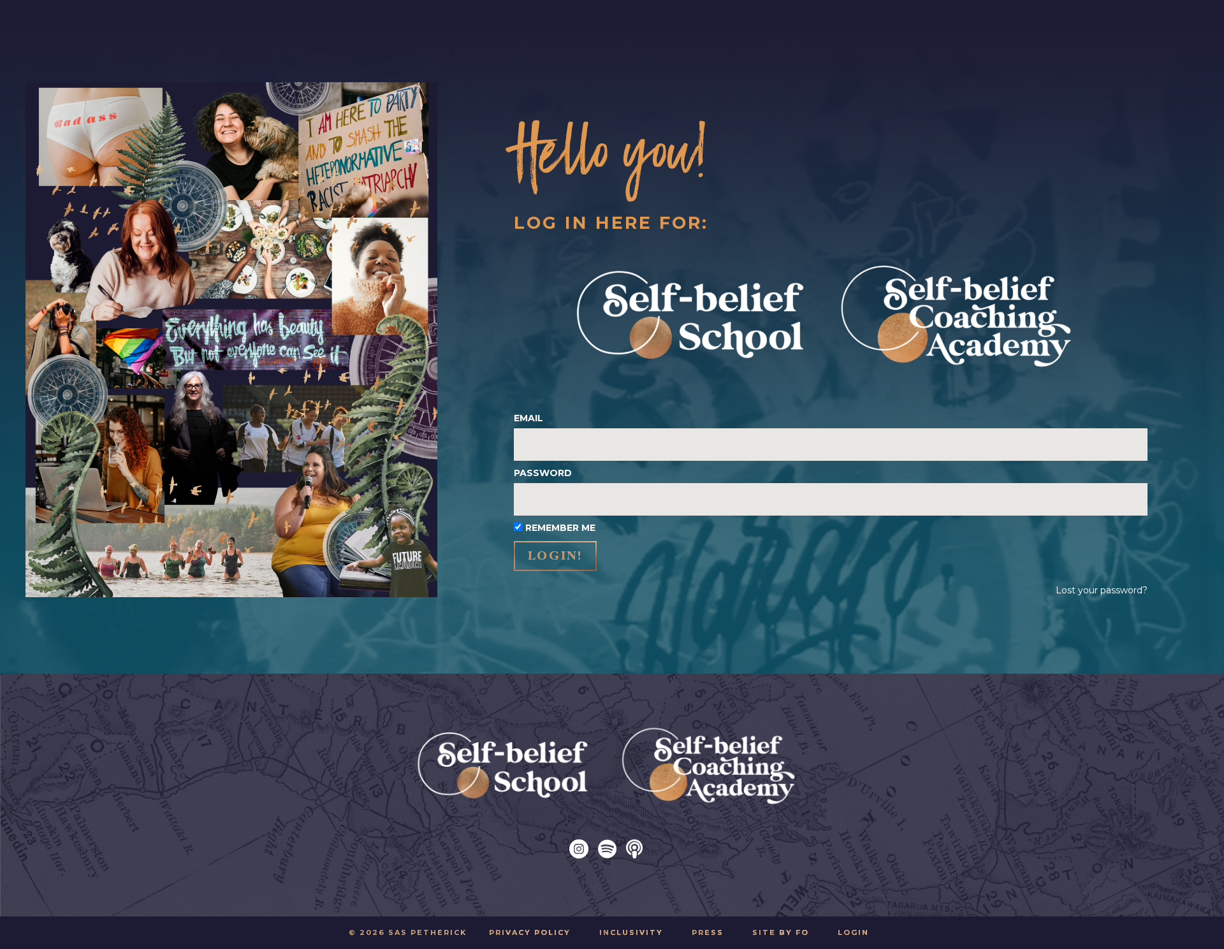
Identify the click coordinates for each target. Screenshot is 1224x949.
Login (853, 932)
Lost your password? (1102, 590)
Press (708, 932)
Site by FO (780, 932)
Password (543, 473)
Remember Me (560, 527)
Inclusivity (631, 932)
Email (528, 418)
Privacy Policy (530, 932)
